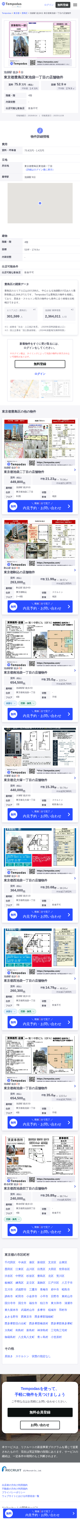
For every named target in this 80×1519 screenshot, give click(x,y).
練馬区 (20, 1282)
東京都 (16, 13)
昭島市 (66, 1289)
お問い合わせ (40, 1425)
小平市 (44, 1296)
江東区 (20, 1269)
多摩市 (41, 1309)
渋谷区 (9, 1275)
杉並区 (30, 1275)
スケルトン (22, 1356)
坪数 (42, 479)
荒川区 (60, 1275)
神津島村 (42, 1330)
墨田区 (9, 1269)
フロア (9, 497)
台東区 (63, 1262)
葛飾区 (41, 1282)
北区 (51, 1275)
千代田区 (10, 1262)
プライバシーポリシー (13, 1492)
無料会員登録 (40, 1412)
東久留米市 (11, 1309)
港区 (32, 1262)
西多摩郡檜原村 (38, 1323)
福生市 (33, 1303)
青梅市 (44, 1289)
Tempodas (6, 13)
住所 (8, 492)
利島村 (20, 1330)
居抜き (9, 1356)
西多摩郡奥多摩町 (62, 1323)
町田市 (20, 1296)
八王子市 (67, 1282)
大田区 (52, 1269)
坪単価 (59, 483)
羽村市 (63, 1309)
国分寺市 (10, 1303)
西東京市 (26, 1316)
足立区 (30, 1282)
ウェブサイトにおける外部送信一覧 (20, 1496)
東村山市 (67, 1296)
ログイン (49, 5)
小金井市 (31, 1296)
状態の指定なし (41, 1356)
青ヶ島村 (42, 1337)
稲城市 (52, 1309)
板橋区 (9, 1282)
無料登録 (62, 4)
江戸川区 (53, 1282)
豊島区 (25, 13)
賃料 (16, 477)
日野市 (55, 1296)
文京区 (52, 1262)
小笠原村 (56, 1337)
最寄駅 (9, 488)
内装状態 (10, 102)
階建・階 (10, 95)
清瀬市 (68, 1303)
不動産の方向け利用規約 (15, 1488)
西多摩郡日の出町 (15, 1323)
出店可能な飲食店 (15, 108)
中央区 (22, 1262)
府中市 (55, 1289)
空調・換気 (26, 703)
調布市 (9, 1296)
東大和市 (56, 1303)
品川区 (30, 1269)
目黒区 (41, 1269)
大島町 (9, 1330)
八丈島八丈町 (26, 1337)
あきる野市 (11, 1316)
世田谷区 (64, 1269)
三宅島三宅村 (59, 1330)
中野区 (20, 1275)
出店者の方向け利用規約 (15, 1485)
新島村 (30, 1330)
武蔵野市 (21, 1289)
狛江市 (44, 1303)
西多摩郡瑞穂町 (44, 1316)
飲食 (44, 497)
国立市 (22, 1303)
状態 (44, 492)
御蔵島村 (10, 1337)
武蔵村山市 (28, 1309)
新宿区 (41, 1262)
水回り (9, 703)
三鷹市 (33, 1289)
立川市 (9, 1289)
